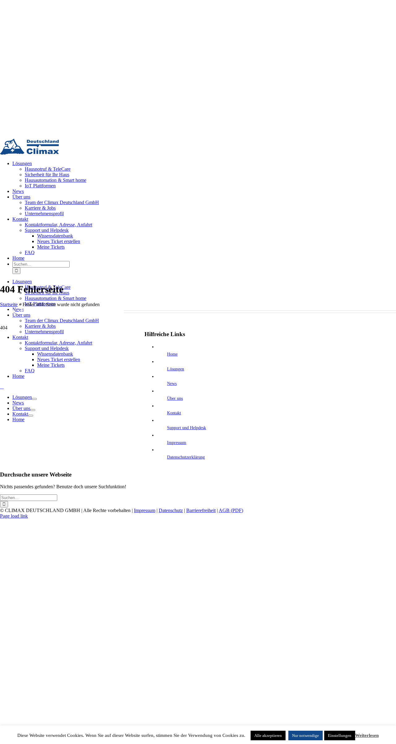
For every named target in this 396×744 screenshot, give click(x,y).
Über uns (175, 398)
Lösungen (175, 369)
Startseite (9, 304)
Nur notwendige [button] (305, 735)
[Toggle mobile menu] (2, 386)
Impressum (176, 442)
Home (172, 354)
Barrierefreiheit (201, 510)
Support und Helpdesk (186, 427)
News (172, 383)
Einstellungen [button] (339, 735)
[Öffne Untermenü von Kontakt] (30, 416)
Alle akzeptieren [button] (268, 735)
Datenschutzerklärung (186, 457)
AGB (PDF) (231, 510)
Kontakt (174, 413)
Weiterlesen (367, 735)
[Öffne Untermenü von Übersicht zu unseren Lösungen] (34, 399)
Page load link (14, 516)
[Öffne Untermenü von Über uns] (32, 410)
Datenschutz (171, 510)
